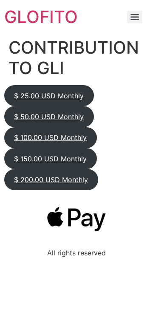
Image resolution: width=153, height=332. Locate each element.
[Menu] (134, 17)
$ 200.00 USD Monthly (51, 179)
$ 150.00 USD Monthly (50, 159)
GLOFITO (41, 16)
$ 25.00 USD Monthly (49, 96)
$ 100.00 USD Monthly (50, 137)
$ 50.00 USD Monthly (49, 116)
